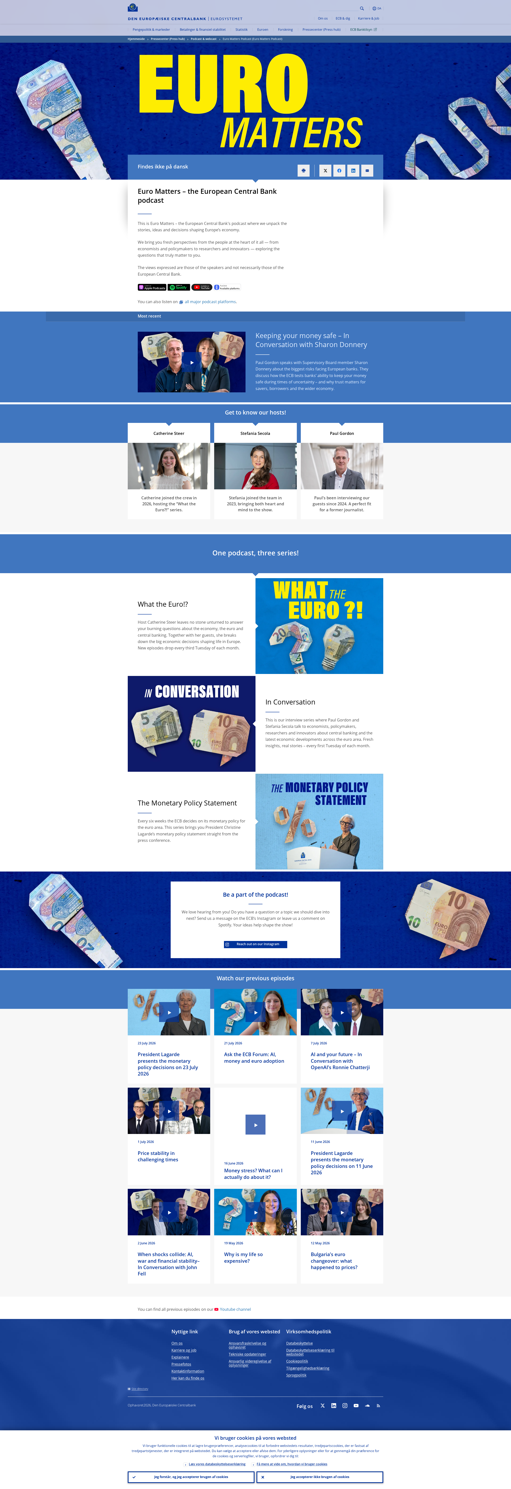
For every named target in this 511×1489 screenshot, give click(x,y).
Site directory (140, 1389)
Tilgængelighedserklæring (307, 1368)
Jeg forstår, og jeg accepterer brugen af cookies (191, 1477)
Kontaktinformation (187, 1371)
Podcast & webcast (204, 39)
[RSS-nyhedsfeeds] (378, 1405)
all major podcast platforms (210, 302)
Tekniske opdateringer (247, 1354)
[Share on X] (325, 171)
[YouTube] (356, 1405)
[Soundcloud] (367, 1405)
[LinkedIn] (334, 1405)
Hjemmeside (136, 39)
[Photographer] (293, 486)
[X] (322, 1405)
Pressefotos (181, 1364)
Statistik (242, 30)
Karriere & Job (368, 18)
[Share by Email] (367, 171)
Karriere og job (183, 1350)
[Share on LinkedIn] (353, 171)
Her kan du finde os (187, 1378)
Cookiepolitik (297, 1361)
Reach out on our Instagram (258, 944)
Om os (323, 18)
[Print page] (304, 171)
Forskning (285, 30)
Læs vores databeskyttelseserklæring (217, 1464)
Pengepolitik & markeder (151, 30)
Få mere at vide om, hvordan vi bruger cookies (292, 1464)
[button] (369, 8)
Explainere (180, 1357)
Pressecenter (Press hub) (322, 30)
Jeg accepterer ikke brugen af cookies (320, 1477)
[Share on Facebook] (339, 171)
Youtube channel (235, 1310)
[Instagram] (345, 1405)
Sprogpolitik (296, 1375)
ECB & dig (343, 18)
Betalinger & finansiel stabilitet (203, 30)
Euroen (262, 30)
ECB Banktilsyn (361, 30)
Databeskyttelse (299, 1343)
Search (362, 8)
